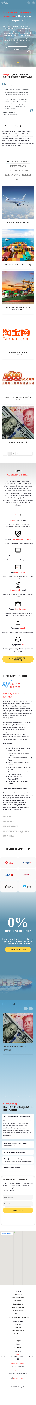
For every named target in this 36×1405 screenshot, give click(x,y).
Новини (26, 175)
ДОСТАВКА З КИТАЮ (18, 170)
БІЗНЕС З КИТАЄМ (20, 162)
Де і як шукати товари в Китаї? (14, 1152)
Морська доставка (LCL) (18, 245)
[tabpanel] (18, 756)
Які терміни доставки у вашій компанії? (17, 1116)
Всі (8, 162)
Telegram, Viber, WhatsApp (18, 1363)
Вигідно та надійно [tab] (16, 831)
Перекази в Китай (18, 422)
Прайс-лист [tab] (10, 826)
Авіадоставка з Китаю (18, 202)
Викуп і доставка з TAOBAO (18, 332)
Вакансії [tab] (8, 821)
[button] (15, 62)
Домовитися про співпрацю (18, 659)
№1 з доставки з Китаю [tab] (14, 695)
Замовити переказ (18, 949)
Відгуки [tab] (8, 816)
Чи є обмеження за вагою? (12, 1167)
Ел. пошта (18, 1371)
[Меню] (33, 2)
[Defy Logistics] (5, 3)
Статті (18, 179)
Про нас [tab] (8, 836)
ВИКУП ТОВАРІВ (18, 166)
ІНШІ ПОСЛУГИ (12, 175)
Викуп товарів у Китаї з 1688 (18, 377)
